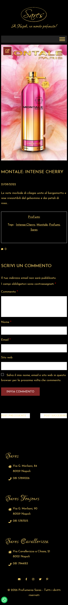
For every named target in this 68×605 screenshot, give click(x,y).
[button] (4, 600)
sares (34, 229)
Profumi (34, 217)
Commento (9, 291)
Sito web (7, 357)
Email (6, 339)
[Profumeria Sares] (34, 14)
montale (42, 224)
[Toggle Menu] (62, 39)
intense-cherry (25, 224)
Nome (6, 322)
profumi (54, 224)
